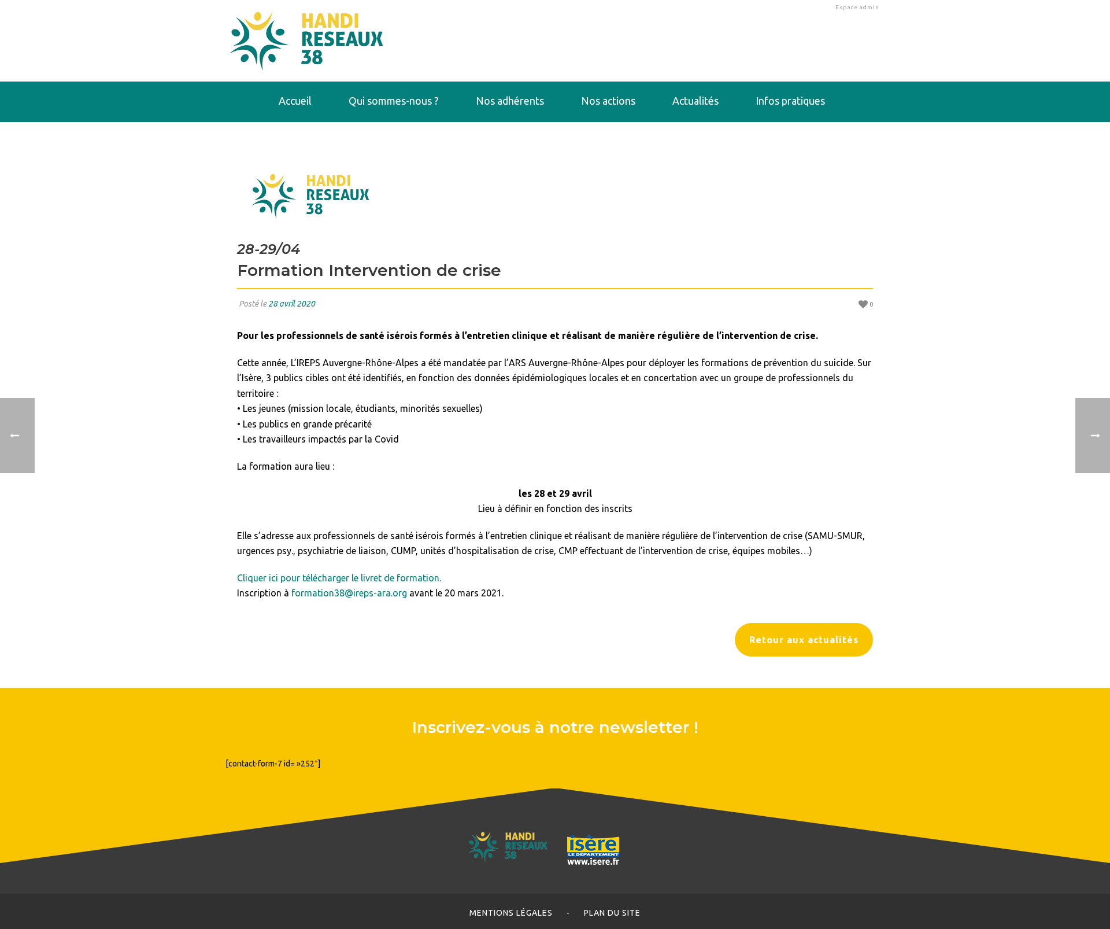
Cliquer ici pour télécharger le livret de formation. (339, 578)
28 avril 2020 (291, 303)
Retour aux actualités (804, 640)
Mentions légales (511, 912)
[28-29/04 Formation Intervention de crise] (555, 194)
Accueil (295, 100)
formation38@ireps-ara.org (349, 593)
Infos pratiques (790, 100)
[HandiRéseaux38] (306, 40)
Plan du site (612, 912)
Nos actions (608, 100)
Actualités (695, 100)
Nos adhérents (510, 100)
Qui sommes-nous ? (394, 100)
